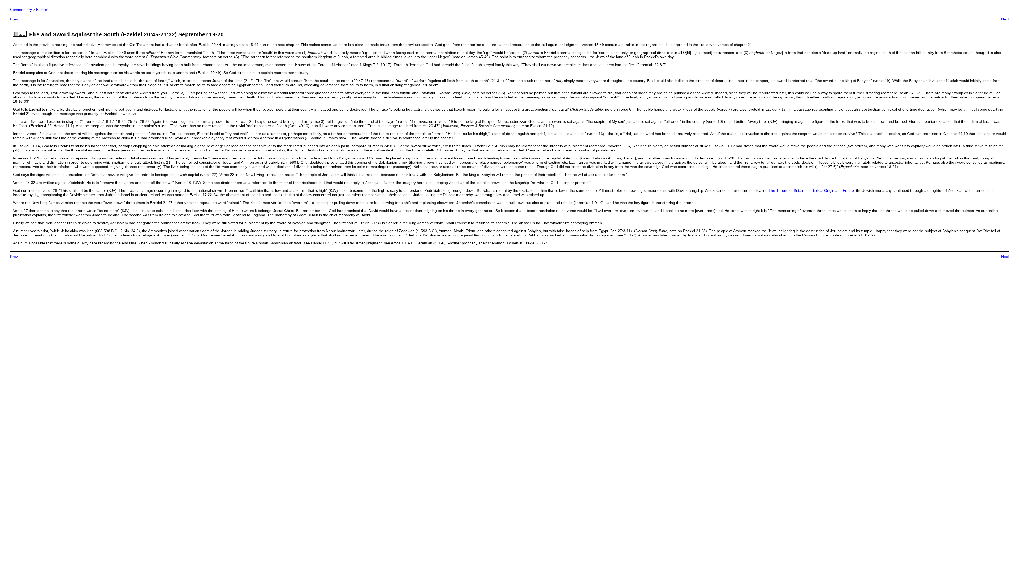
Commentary (21, 9)
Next (1005, 19)
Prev (14, 19)
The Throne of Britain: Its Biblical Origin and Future (811, 190)
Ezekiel (42, 9)
